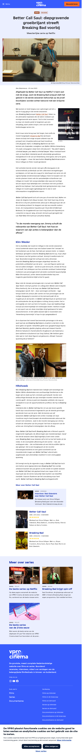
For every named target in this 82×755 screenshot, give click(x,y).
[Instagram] (10, 681)
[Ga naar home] (41, 4)
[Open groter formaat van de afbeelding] (68, 124)
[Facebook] (17, 681)
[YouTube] (14, 681)
